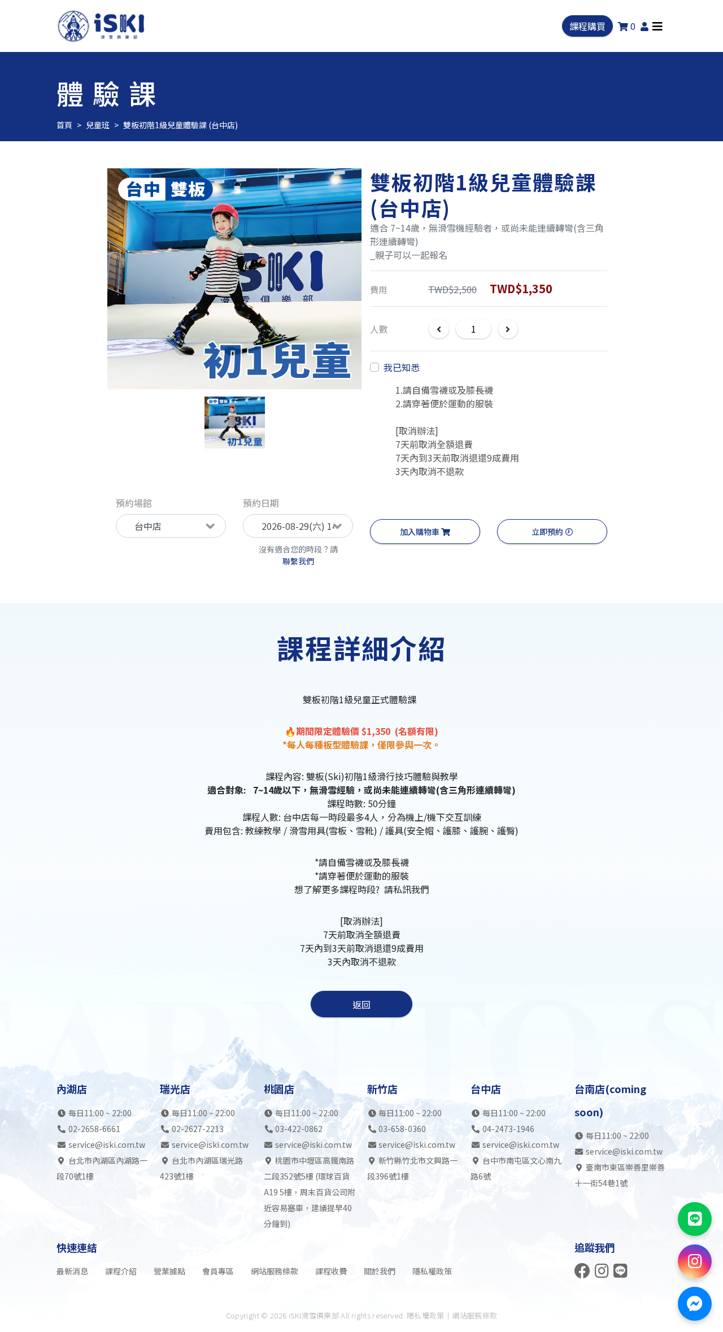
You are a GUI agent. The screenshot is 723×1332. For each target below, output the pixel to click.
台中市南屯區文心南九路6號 (516, 1168)
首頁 (64, 124)
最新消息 (72, 1271)
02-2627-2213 (198, 1128)
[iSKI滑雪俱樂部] (102, 26)
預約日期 (261, 503)
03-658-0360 (402, 1128)
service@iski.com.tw (106, 1144)
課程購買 (587, 26)
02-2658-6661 (94, 1128)
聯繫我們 (298, 561)
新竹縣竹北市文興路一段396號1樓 (412, 1168)
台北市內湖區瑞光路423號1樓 (201, 1168)
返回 (361, 1004)
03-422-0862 (299, 1128)
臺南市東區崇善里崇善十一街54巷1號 (619, 1175)
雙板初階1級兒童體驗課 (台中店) (180, 124)
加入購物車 (420, 531)
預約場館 (134, 503)
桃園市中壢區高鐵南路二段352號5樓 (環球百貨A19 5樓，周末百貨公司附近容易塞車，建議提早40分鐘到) (309, 1192)
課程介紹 (121, 1271)
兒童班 (98, 124)
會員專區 (218, 1271)
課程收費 (331, 1271)
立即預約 (548, 531)
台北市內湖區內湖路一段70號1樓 (101, 1168)
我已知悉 (402, 367)
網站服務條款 (274, 1271)
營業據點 (169, 1271)
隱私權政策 (432, 1271)
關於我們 (379, 1271)
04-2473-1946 (508, 1128)
